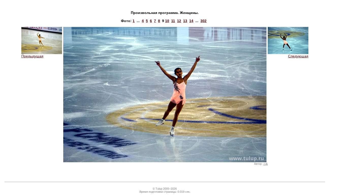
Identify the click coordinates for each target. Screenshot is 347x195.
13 (185, 21)
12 (179, 21)
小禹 (265, 164)
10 (167, 21)
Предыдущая (32, 56)
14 (191, 21)
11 (173, 21)
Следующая (298, 56)
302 (203, 21)
